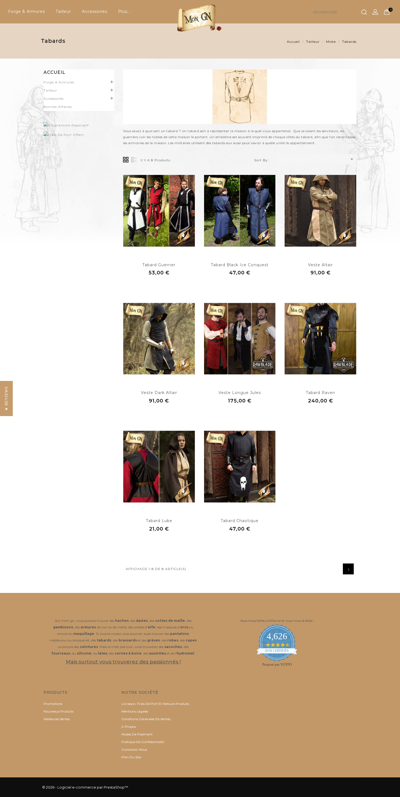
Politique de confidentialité (142, 742)
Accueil (54, 72)
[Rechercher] (364, 12)
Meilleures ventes (57, 719)
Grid (125, 159)
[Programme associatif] (79, 125)
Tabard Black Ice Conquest (240, 264)
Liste (134, 159)
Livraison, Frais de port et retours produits (155, 704)
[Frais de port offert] (79, 134)
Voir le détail (159, 285)
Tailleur (63, 11)
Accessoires (94, 11)
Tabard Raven (320, 392)
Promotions (53, 704)
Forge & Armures (26, 11)
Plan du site (131, 757)
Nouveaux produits (58, 711)
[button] (6, 398)
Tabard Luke (159, 520)
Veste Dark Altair (159, 392)
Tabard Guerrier (159, 264)
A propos (128, 727)
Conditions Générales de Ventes (145, 719)
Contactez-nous (134, 749)
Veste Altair (320, 264)
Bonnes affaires (58, 107)
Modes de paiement (137, 734)
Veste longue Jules (240, 392)
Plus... (124, 11)
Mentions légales (134, 711)
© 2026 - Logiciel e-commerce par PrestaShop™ (85, 787)
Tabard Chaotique (240, 520)
